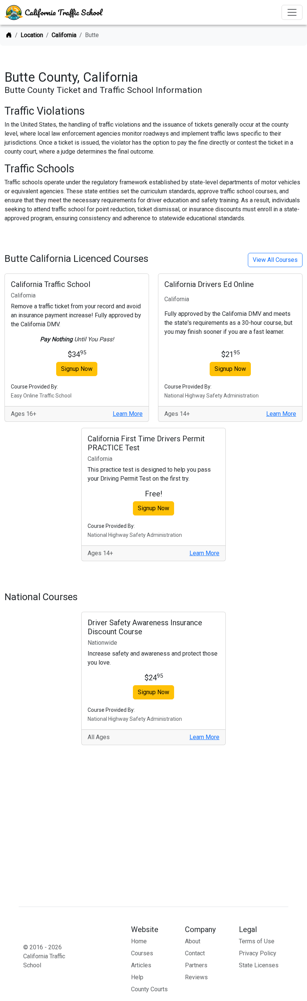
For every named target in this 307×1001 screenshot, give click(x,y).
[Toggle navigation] (292, 12)
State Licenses (259, 965)
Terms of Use (256, 941)
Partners (196, 965)
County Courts (149, 989)
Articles (141, 965)
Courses (142, 953)
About (192, 941)
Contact (195, 953)
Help (137, 977)
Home (139, 941)
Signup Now (76, 368)
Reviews (196, 977)
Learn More (128, 413)
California (64, 35)
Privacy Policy (257, 953)
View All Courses (275, 259)
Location (32, 35)
